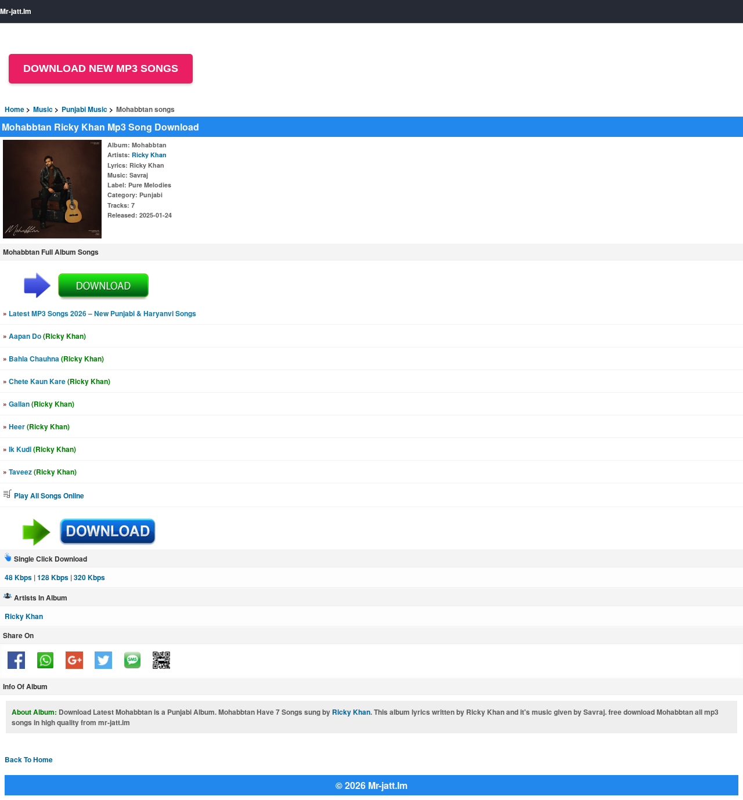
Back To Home (29, 759)
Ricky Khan (149, 154)
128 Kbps (52, 577)
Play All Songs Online (48, 495)
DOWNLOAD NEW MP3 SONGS (100, 68)
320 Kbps (89, 577)
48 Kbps (18, 577)
